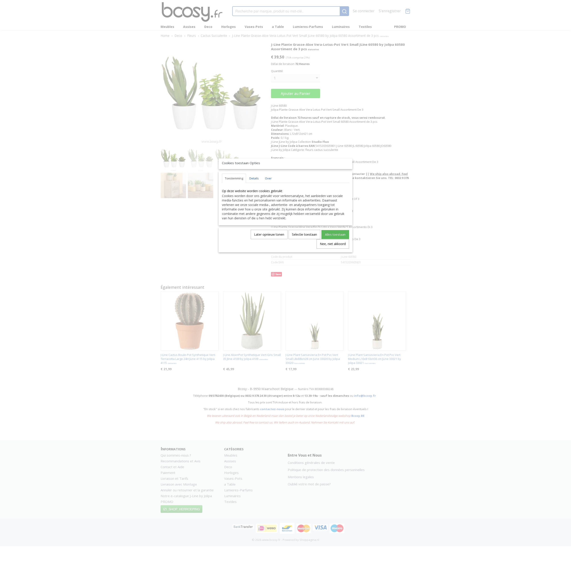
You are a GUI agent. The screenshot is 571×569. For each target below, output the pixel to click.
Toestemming (234, 178)
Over (268, 178)
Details (254, 178)
